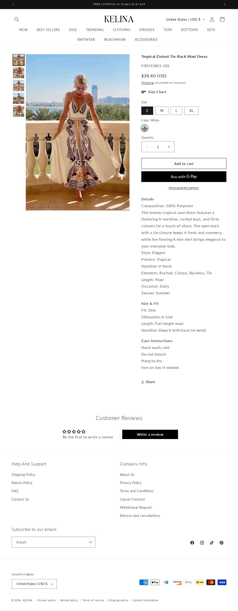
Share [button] (150, 382)
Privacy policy (47, 600)
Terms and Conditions (137, 491)
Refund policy (69, 600)
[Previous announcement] (13, 4)
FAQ (15, 491)
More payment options (184, 187)
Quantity (147, 137)
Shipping (147, 82)
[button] (17, 19)
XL (191, 111)
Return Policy (22, 483)
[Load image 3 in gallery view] (18, 85)
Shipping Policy (23, 475)
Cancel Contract (132, 499)
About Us (127, 475)
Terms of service (93, 600)
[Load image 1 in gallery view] (18, 60)
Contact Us (20, 499)
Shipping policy (118, 600)
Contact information (145, 600)
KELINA (28, 600)
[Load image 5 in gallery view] (18, 111)
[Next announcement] (225, 4)
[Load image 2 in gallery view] (18, 73)
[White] (144, 128)
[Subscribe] (90, 542)
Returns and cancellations (140, 516)
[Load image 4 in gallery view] (18, 98)
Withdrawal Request (136, 507)
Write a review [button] (150, 434)
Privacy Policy (130, 483)
